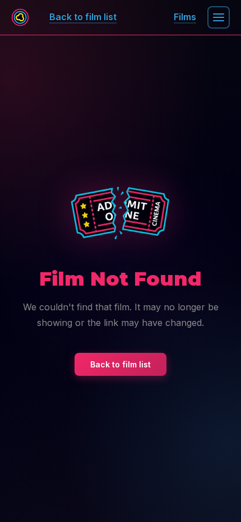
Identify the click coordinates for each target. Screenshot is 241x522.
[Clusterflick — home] (20, 17)
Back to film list (120, 364)
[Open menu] (218, 17)
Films (185, 16)
